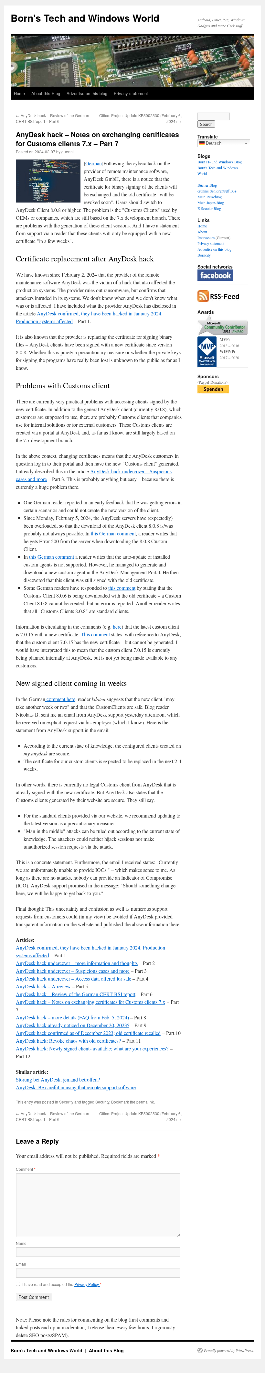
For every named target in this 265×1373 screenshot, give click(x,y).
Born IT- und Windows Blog (219, 161)
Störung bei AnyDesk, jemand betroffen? (58, 1079)
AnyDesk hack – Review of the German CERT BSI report (75, 994)
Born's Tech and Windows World (85, 18)
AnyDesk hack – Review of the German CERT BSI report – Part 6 (52, 118)
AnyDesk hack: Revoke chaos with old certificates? (68, 1040)
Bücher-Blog (207, 185)
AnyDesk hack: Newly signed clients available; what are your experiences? (92, 1048)
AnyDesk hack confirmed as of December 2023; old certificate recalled (88, 1032)
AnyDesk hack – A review (43, 986)
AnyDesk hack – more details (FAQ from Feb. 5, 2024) (72, 1017)
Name (21, 1243)
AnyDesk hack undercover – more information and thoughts (77, 963)
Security (66, 1101)
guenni (67, 151)
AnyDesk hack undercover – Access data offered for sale (73, 978)
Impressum (206, 237)
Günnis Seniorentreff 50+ (217, 190)
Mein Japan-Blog (210, 202)
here (117, 626)
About (202, 231)
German (93, 163)
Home (19, 93)
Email (21, 1264)
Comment (26, 1169)
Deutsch (213, 143)
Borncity (204, 255)
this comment (121, 587)
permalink (145, 1101)
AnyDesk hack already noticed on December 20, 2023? (72, 1025)
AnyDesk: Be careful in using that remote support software (76, 1087)
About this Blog (45, 93)
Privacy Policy (87, 1284)
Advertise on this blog (87, 93)
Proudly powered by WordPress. (229, 1350)
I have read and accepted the (61, 1284)
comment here (60, 699)
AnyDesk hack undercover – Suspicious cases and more (73, 970)
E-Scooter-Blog (209, 208)
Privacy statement (131, 93)
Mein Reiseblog (209, 196)
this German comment (113, 533)
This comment (95, 634)
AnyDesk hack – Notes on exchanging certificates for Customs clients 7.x (90, 1001)
